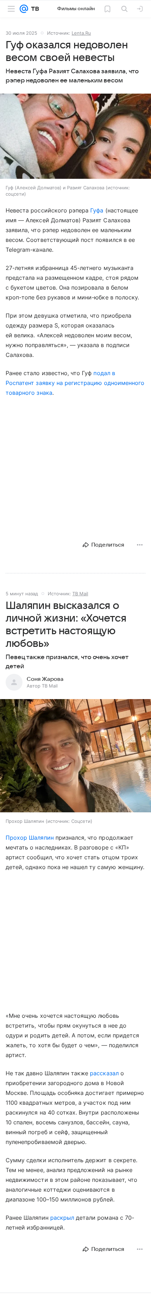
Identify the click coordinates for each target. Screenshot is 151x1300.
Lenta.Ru (81, 33)
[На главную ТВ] (33, 8)
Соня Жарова (45, 679)
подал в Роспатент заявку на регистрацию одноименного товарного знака (75, 383)
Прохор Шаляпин (30, 837)
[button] (75, 137)
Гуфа (96, 210)
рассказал (104, 1073)
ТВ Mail (80, 593)
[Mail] (24, 8)
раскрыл (62, 1217)
